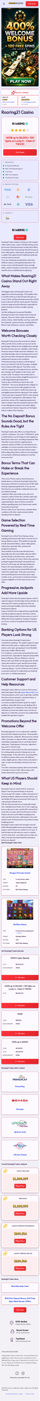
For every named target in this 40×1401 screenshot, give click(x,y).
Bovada (20, 1109)
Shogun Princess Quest (20, 873)
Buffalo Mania (20, 924)
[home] (15, 5)
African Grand (20, 1154)
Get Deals (32, 4)
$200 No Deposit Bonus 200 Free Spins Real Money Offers (20, 1300)
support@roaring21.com (29, 692)
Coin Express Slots (23, 102)
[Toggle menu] (4, 4)
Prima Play (20, 1086)
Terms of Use (29, 1394)
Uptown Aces (20, 1132)
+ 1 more (19, 933)
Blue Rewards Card (20, 1286)
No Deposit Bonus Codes (14, 1394)
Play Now (21, 977)
